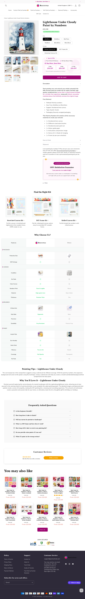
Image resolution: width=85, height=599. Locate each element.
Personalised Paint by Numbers (66, 151)
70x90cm (47, 43)
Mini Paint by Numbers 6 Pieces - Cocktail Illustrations (42, 519)
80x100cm (57, 43)
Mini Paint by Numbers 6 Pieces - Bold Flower (74, 492)
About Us (26, 562)
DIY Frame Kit (63, 49)
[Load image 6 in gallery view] (17, 69)
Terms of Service (8, 559)
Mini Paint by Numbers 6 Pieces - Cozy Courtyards (10, 519)
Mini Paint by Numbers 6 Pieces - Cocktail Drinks (10, 492)
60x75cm (66, 39)
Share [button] (45, 183)
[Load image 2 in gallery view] (17, 61)
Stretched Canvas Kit (51, 53)
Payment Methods (9, 571)
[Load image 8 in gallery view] (34, 69)
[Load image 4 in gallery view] (34, 61)
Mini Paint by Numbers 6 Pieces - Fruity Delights (58, 492)
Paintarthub (39, 596)
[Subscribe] (32, 582)
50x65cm (57, 39)
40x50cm (47, 39)
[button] (6, 5)
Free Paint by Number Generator (29, 572)
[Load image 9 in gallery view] (8, 78)
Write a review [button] (53, 458)
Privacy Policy (7, 562)
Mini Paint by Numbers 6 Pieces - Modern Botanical (42, 492)
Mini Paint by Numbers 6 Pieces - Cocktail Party (74, 519)
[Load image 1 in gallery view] (8, 61)
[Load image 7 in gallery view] (25, 69)
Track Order (27, 565)
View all (42, 529)
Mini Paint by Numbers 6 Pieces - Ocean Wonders (26, 519)
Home (5, 18)
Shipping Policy (8, 565)
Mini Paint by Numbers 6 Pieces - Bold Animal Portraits (58, 519)
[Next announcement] (80, 1)
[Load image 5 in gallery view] (8, 69)
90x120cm (68, 43)
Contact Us (27, 559)
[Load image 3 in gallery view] (25, 61)
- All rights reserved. (47, 596)
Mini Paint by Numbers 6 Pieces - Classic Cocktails (26, 492)
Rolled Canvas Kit (50, 49)
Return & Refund (8, 568)
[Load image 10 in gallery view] (17, 78)
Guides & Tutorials (29, 568)
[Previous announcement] (5, 1)
